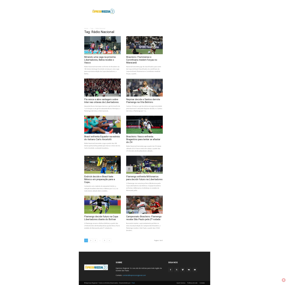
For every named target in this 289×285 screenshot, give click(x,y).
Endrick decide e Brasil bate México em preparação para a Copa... (99, 179)
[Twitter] (192, 1)
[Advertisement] (164, 11)
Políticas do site (192, 283)
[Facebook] (188, 1)
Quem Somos (181, 283)
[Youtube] (203, 1)
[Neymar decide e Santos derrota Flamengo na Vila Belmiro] (144, 88)
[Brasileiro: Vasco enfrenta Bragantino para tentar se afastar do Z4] (144, 125)
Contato (202, 283)
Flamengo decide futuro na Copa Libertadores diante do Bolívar (101, 218)
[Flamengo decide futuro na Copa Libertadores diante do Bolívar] (102, 205)
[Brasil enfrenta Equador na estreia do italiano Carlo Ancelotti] (102, 125)
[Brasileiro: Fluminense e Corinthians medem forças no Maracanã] (144, 45)
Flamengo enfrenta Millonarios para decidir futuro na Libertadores (144, 178)
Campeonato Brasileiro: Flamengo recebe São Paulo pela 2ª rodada (144, 218)
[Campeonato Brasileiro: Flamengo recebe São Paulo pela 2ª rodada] (144, 205)
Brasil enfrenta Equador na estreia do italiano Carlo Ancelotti (102, 138)
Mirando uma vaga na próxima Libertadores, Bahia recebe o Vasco (100, 60)
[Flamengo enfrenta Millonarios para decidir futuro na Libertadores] (144, 165)
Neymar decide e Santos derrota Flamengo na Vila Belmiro (143, 101)
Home (86, 28)
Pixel (133, 283)
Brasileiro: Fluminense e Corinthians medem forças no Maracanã (141, 60)
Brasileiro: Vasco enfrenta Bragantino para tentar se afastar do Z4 (143, 139)
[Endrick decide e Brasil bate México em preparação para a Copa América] (102, 165)
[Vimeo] (195, 1)
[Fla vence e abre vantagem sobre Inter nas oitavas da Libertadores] (102, 88)
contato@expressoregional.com (134, 275)
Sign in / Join (125, 1)
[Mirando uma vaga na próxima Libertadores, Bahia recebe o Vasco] (102, 45)
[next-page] (109, 240)
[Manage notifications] (284, 280)
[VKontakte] (199, 1)
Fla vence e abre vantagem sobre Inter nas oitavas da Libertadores (101, 101)
